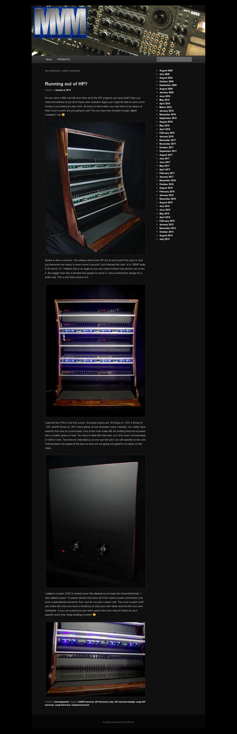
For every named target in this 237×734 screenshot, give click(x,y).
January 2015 (166, 224)
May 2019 (164, 99)
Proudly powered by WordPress (118, 722)
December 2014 (167, 228)
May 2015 (164, 213)
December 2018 (167, 114)
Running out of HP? (66, 83)
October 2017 (166, 147)
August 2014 (166, 235)
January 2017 (166, 176)
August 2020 (166, 88)
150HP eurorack (86, 701)
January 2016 (166, 195)
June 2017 (164, 162)
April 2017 (164, 169)
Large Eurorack (62, 704)
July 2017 (164, 158)
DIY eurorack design (125, 701)
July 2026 (164, 74)
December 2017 (167, 140)
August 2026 (166, 70)
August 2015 (166, 202)
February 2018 (167, 132)
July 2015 (164, 206)
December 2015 (167, 198)
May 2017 (164, 165)
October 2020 (166, 81)
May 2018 (164, 125)
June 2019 (164, 96)
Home (49, 59)
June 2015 (164, 209)
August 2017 (166, 154)
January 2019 (166, 110)
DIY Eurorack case (104, 701)
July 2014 (164, 239)
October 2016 (166, 184)
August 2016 (166, 187)
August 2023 (166, 77)
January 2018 (166, 136)
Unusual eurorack (80, 704)
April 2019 (164, 103)
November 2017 (167, 143)
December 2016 (167, 180)
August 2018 (166, 121)
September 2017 (168, 151)
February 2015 (167, 220)
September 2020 (168, 85)
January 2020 (166, 92)
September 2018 (168, 118)
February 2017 (167, 173)
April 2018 (164, 129)
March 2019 (165, 107)
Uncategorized (61, 701)
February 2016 (167, 191)
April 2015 (164, 217)
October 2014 (166, 231)
